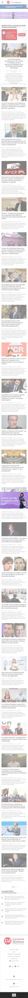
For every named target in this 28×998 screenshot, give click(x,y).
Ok (14, 995)
